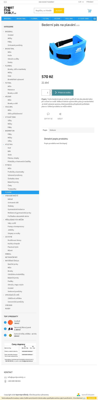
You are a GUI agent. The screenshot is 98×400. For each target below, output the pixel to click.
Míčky (10, 38)
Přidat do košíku (64, 92)
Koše (10, 55)
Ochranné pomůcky (15, 45)
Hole (9, 76)
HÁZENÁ (8, 96)
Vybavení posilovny (15, 175)
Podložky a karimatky (16, 172)
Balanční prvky (13, 182)
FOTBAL (8, 83)
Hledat (59, 10)
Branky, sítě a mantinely (17, 69)
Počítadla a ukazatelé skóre (18, 216)
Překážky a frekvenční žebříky (19, 161)
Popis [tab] (45, 130)
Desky (10, 62)
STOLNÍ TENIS (10, 117)
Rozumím (91, 398)
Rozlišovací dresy (14, 240)
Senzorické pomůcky (16, 302)
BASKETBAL (9, 48)
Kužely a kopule (14, 243)
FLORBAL (8, 66)
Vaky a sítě (12, 223)
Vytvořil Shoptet (88, 394)
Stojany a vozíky (14, 233)
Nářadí (10, 199)
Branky (10, 271)
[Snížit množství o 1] (50, 94)
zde (84, 398)
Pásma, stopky (13, 158)
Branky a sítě (13, 93)
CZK (80, 2)
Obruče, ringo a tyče (15, 284)
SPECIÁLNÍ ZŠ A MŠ (12, 295)
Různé (10, 250)
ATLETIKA (9, 144)
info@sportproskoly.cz (16, 377)
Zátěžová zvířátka (15, 298)
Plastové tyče (13, 247)
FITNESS (8, 165)
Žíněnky (11, 206)
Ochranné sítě (13, 202)
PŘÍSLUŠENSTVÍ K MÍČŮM (14, 220)
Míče (9, 52)
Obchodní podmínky (46, 2)
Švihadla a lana (13, 178)
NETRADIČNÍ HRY (11, 257)
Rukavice (11, 89)
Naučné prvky (13, 264)
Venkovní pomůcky (15, 291)
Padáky (10, 281)
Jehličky (11, 230)
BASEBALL (9, 31)
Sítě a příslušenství (15, 113)
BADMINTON (9, 131)
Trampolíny (12, 189)
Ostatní (10, 35)
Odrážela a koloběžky (16, 274)
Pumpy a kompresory (16, 226)
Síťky (10, 120)
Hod (9, 148)
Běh (9, 151)
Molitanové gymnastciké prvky (19, 213)
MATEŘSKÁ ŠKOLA (12, 260)
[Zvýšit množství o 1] (50, 91)
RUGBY (7, 308)
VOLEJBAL (9, 107)
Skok (10, 155)
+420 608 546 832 (14, 381)
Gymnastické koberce (16, 209)
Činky (10, 185)
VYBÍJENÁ (8, 305)
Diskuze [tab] (53, 130)
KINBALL (8, 254)
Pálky (10, 42)
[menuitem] (7, 19)
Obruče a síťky (13, 59)
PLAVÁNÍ (8, 192)
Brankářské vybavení (16, 79)
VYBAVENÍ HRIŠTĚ (11, 196)
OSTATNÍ (8, 237)
